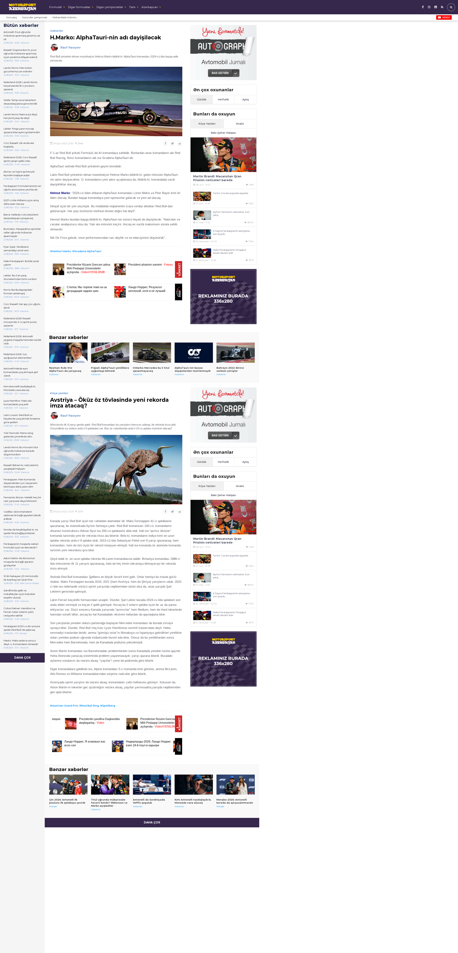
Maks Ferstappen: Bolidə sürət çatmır (21, 263)
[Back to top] (448, 943)
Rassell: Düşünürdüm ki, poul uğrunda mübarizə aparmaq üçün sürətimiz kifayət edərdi (20, 54)
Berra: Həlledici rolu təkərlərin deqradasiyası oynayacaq (21, 216)
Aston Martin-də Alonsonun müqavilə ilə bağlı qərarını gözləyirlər (19, 562)
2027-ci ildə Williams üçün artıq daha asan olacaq (21, 202)
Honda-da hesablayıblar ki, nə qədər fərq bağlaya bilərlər (21, 531)
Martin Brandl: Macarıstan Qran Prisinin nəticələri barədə (217, 178)
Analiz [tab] (240, 123)
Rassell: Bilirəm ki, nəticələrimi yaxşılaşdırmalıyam (21, 467)
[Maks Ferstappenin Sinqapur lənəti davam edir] (202, 253)
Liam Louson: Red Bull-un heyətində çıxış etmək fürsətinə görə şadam (22, 419)
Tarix (132, 7)
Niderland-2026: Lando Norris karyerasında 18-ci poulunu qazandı (20, 86)
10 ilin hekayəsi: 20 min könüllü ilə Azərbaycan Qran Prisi (21, 578)
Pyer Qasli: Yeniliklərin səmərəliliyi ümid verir (16, 248)
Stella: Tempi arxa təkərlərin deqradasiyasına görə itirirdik (20, 102)
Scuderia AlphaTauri (87, 251)
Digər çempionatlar (109, 7)
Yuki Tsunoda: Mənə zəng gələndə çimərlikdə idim (18, 434)
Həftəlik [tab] (223, 99)
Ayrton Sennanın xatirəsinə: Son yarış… (231, 213)
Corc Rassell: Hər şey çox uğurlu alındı (22, 306)
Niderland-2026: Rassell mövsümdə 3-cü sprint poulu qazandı (20, 322)
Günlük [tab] (201, 99)
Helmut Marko (61, 251)
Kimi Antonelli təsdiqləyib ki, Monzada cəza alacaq (20, 388)
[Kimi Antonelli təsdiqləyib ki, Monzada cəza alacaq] (194, 785)
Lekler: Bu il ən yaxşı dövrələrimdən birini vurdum (20, 277)
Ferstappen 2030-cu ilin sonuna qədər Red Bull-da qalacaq (22, 628)
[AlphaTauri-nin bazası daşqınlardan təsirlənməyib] (194, 353)
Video (446, 17)
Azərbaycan (150, 7)
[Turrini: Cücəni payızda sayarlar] (202, 196)
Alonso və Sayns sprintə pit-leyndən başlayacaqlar (19, 173)
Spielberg (108, 705)
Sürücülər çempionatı (34, 17)
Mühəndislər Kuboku (65, 17)
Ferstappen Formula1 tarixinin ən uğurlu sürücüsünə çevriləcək (22, 188)
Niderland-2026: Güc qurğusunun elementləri (17, 356)
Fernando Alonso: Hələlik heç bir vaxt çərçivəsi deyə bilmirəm (22, 499)
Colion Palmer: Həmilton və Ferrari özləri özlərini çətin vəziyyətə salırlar (19, 612)
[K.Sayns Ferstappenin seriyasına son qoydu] (202, 234)
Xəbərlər (56, 30)
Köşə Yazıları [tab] (207, 123)
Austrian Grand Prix (65, 705)
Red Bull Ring (90, 705)
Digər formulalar (79, 7)
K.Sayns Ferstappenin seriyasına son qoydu (231, 232)
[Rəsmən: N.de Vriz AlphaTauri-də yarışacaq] (68, 353)
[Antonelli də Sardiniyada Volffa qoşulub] (152, 785)
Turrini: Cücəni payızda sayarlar (230, 193)
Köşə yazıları (59, 393)
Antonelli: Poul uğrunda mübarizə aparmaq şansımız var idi (22, 36)
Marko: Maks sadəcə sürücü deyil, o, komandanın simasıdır (21, 642)
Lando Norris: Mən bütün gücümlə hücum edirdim (18, 69)
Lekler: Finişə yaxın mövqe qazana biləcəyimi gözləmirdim (22, 130)
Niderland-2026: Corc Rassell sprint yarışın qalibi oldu (20, 159)
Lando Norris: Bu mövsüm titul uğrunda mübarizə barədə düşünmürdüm (21, 451)
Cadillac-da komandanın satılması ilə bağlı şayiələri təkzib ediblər (22, 515)
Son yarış (11, 17)
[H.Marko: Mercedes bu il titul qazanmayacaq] (152, 353)
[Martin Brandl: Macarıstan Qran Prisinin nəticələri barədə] (223, 154)
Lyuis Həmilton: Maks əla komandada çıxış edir (17, 402)
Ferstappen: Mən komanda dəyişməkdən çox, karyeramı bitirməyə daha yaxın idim (20, 483)
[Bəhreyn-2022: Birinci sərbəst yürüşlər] (235, 353)
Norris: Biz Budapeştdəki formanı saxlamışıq (18, 291)
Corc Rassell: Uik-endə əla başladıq (19, 145)
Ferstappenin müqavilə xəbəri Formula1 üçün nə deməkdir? (21, 545)
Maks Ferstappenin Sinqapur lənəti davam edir (229, 251)
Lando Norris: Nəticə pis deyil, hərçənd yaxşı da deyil (21, 116)
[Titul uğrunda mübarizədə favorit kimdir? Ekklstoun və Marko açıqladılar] (110, 785)
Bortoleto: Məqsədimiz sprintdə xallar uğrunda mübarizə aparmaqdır (22, 232)
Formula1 (55, 7)
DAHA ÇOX (22, 657)
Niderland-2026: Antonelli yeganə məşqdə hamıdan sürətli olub (22, 340)
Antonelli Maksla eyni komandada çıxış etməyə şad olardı (21, 372)
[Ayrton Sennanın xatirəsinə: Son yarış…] (202, 215)
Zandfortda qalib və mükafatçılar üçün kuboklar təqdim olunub (19, 594)
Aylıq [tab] (245, 99)
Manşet (53, 806)
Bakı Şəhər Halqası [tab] (223, 132)
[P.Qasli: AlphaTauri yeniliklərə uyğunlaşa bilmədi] (110, 353)
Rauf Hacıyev (70, 47)
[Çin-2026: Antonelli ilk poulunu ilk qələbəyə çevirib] (68, 785)
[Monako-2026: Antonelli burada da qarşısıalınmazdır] (235, 785)
